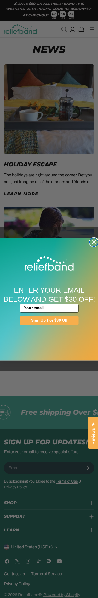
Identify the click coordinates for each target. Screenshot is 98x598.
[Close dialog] (93, 242)
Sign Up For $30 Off (49, 320)
